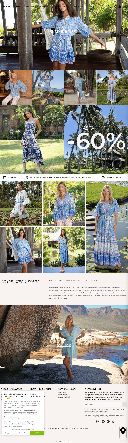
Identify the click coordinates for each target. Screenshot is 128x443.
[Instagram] (77, 241)
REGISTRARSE (78, 229)
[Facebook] (74, 241)
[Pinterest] (80, 241)
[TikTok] (84, 241)
